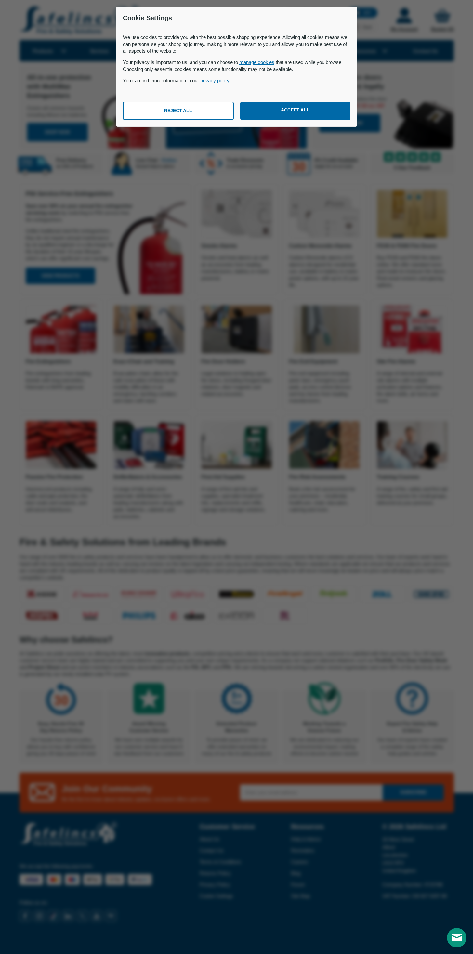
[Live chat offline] (456, 937)
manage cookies (256, 62)
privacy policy (214, 80)
